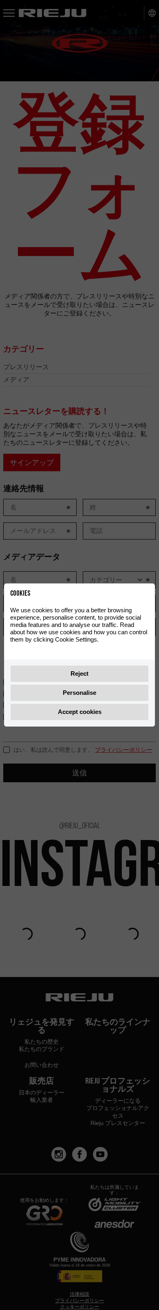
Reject (79, 673)
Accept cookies (80, 711)
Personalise (79, 692)
